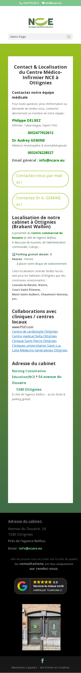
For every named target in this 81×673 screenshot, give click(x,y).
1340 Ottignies (26, 389)
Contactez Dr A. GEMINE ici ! (38, 201)
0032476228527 (40, 152)
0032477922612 (40, 132)
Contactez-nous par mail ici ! (39, 179)
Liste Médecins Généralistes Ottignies (39, 350)
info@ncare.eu (51, 160)
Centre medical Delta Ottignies (34, 336)
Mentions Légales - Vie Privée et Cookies (41, 667)
